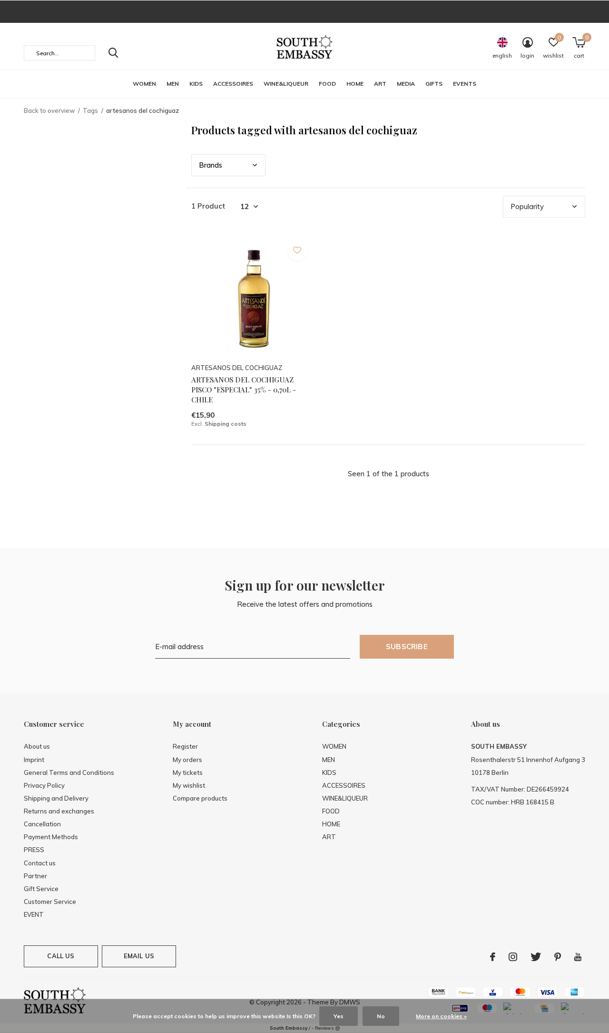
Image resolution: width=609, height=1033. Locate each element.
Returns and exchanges (59, 811)
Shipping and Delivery (56, 798)
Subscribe (407, 646)
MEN (173, 83)
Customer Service (50, 901)
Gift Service (41, 889)
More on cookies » (441, 1016)
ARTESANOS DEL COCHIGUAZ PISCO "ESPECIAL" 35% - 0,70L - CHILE (243, 389)
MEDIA (406, 83)
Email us (139, 956)
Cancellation (42, 824)
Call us (60, 956)
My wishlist (189, 785)
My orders (187, 759)
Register (185, 746)
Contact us (40, 863)
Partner (35, 876)
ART (380, 83)
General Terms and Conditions (69, 772)
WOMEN (144, 83)
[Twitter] (535, 956)
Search (113, 53)
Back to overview (49, 110)
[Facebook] (492, 956)
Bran (210, 165)
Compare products (200, 798)
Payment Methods (51, 837)
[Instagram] (513, 956)
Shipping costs (225, 423)
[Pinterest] (557, 956)
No (381, 1016)
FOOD (327, 83)
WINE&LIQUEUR (286, 83)
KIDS (196, 83)
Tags (90, 110)
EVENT (34, 914)
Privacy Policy (44, 785)
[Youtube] (577, 956)
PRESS (34, 849)
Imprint (34, 759)
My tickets (188, 772)
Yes (339, 1016)
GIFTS (433, 83)
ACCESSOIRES (233, 83)
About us (37, 746)
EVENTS (464, 83)
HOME (354, 83)
